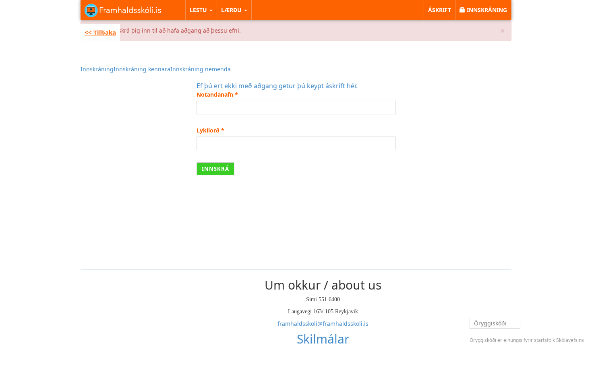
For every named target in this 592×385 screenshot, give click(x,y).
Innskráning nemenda (200, 69)
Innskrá (215, 168)
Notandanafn (217, 94)
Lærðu (232, 10)
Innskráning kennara (142, 69)
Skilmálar (323, 339)
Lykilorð (210, 130)
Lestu (199, 10)
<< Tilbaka (100, 32)
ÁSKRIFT (439, 10)
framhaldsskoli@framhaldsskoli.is (322, 323)
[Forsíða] (123, 10)
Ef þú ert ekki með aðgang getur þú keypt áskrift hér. (277, 85)
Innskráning (97, 69)
